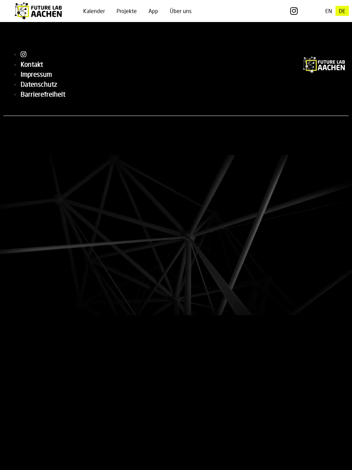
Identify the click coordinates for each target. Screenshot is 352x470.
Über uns (180, 11)
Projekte (127, 11)
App (153, 11)
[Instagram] (293, 11)
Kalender (94, 11)
